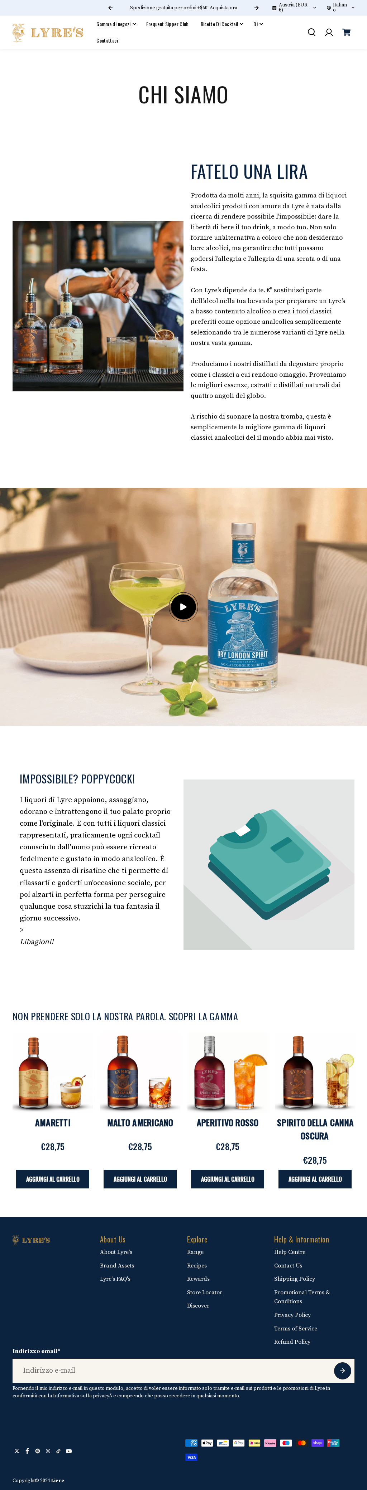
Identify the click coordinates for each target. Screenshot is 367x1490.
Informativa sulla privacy (81, 1396)
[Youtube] (69, 1451)
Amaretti (53, 1122)
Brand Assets (117, 1265)
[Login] (329, 32)
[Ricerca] (311, 32)
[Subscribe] (342, 1370)
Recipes (197, 1265)
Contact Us (288, 1265)
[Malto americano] (140, 1073)
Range (195, 1252)
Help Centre (289, 1252)
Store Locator (204, 1292)
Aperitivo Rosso (228, 1122)
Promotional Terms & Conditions (302, 1297)
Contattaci (107, 40)
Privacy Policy (292, 1315)
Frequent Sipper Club (167, 24)
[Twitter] (17, 1451)
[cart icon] (346, 32)
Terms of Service (295, 1328)
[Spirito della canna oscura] (315, 1073)
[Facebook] (27, 1451)
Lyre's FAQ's (115, 1279)
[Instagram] (48, 1451)
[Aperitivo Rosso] (227, 1073)
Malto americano (140, 1122)
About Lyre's (116, 1252)
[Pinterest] (37, 1451)
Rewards (198, 1279)
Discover (198, 1305)
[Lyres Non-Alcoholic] (48, 33)
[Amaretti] (53, 1073)
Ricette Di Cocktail (219, 24)
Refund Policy (292, 1341)
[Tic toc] (58, 1451)
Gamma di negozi (113, 24)
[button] (183, 606)
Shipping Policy (294, 1279)
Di (255, 24)
